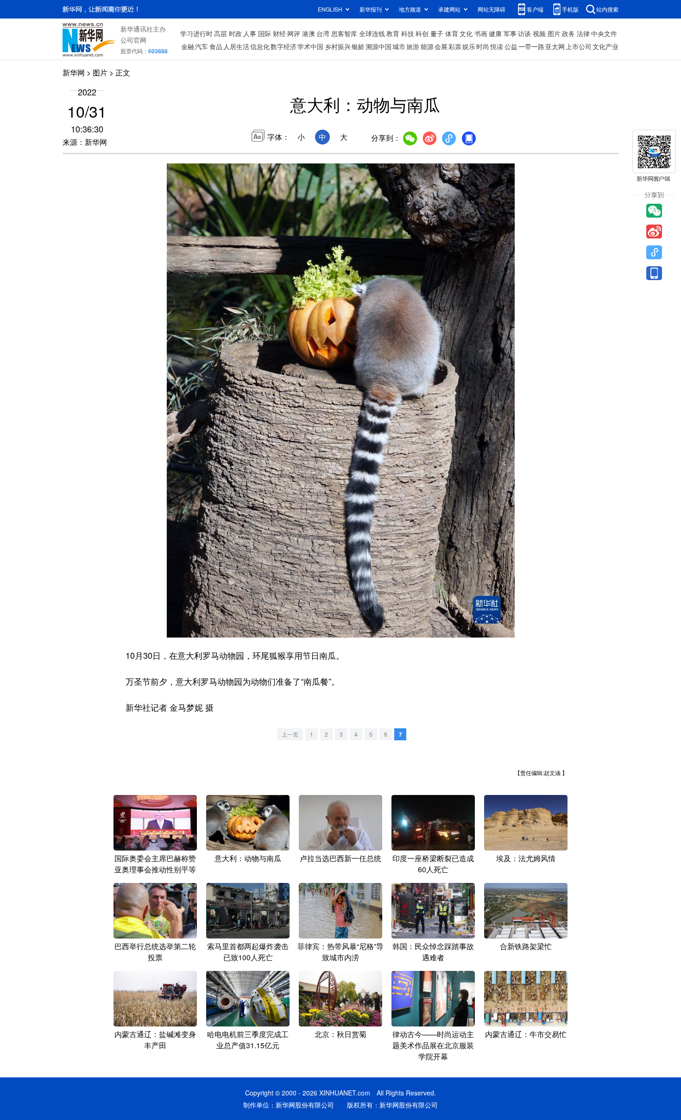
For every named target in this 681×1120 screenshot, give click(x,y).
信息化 (260, 46)
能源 (427, 46)
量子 (436, 33)
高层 (220, 33)
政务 (568, 33)
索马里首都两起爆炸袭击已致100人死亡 (248, 952)
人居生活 (236, 46)
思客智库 (344, 33)
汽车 (201, 46)
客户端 (535, 9)
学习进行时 (196, 33)
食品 (215, 46)
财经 (279, 33)
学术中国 (310, 46)
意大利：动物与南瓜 (247, 858)
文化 (466, 33)
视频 (539, 33)
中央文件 (604, 33)
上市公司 (579, 46)
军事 (510, 33)
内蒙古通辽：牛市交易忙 (526, 1034)
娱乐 (468, 46)
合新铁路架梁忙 (526, 946)
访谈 (524, 33)
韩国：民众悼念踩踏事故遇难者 (433, 952)
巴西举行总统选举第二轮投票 (155, 952)
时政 (235, 33)
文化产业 (605, 46)
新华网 (74, 72)
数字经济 (283, 46)
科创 (422, 33)
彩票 (454, 46)
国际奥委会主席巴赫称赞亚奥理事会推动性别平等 (155, 864)
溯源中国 (378, 46)
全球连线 (372, 33)
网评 (293, 33)
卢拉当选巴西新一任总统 (340, 858)
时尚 (482, 46)
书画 (480, 33)
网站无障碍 (491, 9)
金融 (187, 46)
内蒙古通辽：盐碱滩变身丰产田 (155, 1040)
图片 (554, 33)
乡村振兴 (338, 46)
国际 (264, 33)
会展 (441, 46)
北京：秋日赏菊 (340, 1034)
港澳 (308, 33)
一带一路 (531, 46)
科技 (407, 33)
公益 (510, 46)
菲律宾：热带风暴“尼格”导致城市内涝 (340, 952)
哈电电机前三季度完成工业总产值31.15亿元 (248, 1040)
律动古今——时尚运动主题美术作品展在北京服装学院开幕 (433, 1045)
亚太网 (555, 46)
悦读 (496, 46)
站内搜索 (607, 9)
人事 (249, 33)
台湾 (322, 33)
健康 (495, 33)
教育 (392, 33)
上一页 (290, 734)
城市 (398, 46)
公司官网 (133, 39)
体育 (451, 33)
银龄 (358, 46)
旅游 (412, 46)
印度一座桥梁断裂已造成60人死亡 (433, 864)
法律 (583, 33)
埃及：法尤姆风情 (525, 858)
